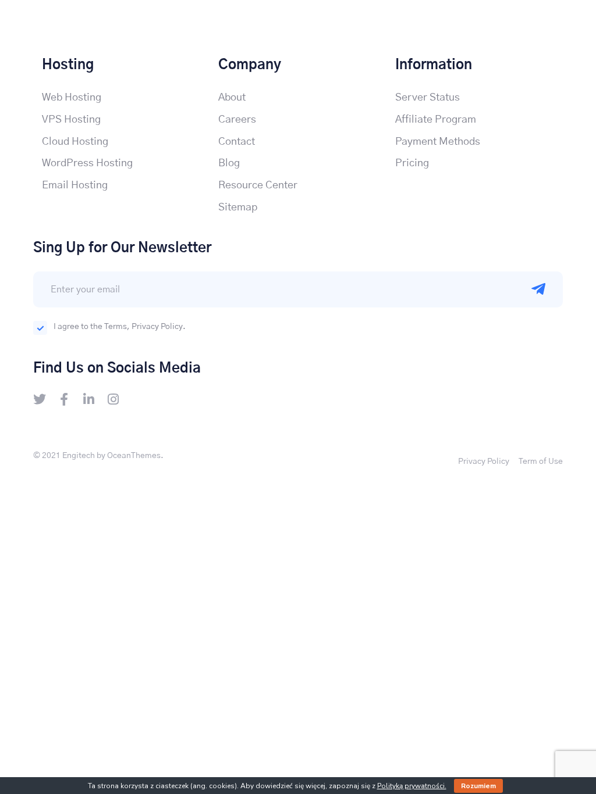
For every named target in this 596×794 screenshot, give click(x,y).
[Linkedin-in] (88, 399)
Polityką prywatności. (411, 786)
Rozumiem (478, 786)
